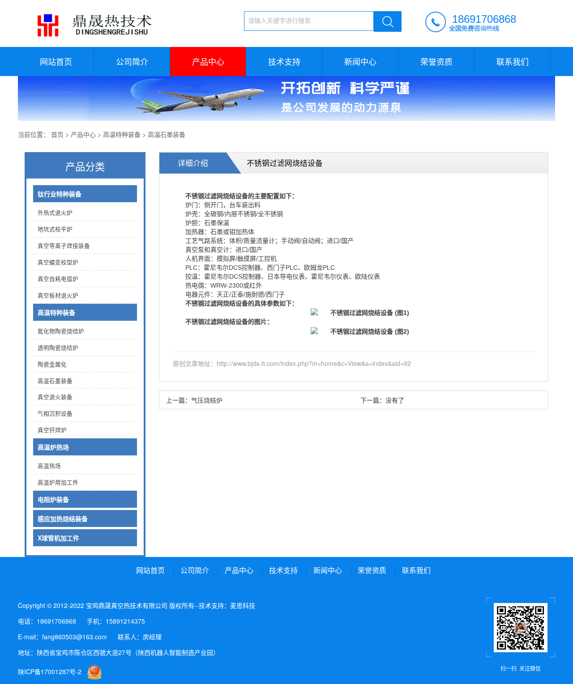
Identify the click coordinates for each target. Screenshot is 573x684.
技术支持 (284, 61)
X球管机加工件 (58, 537)
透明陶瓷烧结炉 (58, 348)
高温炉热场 (53, 446)
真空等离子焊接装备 (64, 246)
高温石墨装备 (166, 134)
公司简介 (132, 61)
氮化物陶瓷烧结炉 (61, 331)
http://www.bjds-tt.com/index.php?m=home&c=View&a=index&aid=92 (314, 363)
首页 (57, 134)
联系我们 (512, 61)
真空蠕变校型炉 (58, 262)
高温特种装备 (122, 134)
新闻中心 (360, 61)
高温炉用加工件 (58, 482)
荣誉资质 (436, 61)
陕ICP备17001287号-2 (49, 671)
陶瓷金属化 (52, 364)
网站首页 (56, 61)
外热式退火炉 (55, 212)
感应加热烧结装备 (63, 518)
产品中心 (208, 61)
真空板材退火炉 (58, 295)
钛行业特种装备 (59, 193)
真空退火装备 (55, 397)
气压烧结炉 (206, 399)
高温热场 (49, 466)
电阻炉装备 (53, 499)
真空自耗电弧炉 (58, 279)
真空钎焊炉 (52, 430)
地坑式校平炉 (55, 229)
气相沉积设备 (55, 413)
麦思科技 (242, 605)
